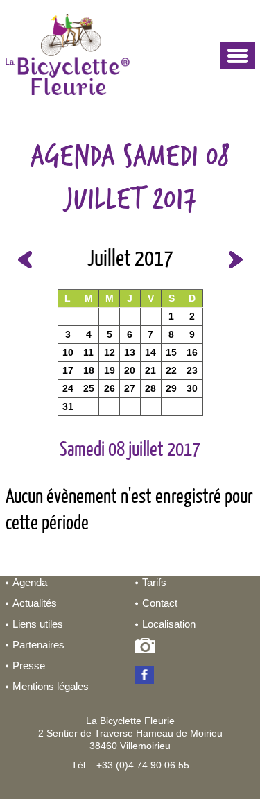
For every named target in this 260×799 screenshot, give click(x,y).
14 (150, 352)
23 (192, 370)
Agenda (29, 582)
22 (171, 370)
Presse (28, 665)
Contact (159, 603)
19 (109, 370)
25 (88, 388)
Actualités (34, 603)
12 (109, 352)
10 (67, 352)
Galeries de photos (147, 648)
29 (171, 388)
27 (129, 388)
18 (88, 370)
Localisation (169, 624)
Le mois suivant (236, 259)
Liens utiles (37, 624)
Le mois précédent (25, 259)
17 (67, 370)
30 (192, 388)
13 (129, 352)
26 (109, 388)
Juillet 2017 (130, 259)
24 (67, 388)
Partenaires (38, 645)
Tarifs (154, 582)
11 (88, 352)
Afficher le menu (237, 55)
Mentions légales (50, 686)
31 (67, 406)
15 (171, 352)
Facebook (147, 676)
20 (129, 370)
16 (192, 352)
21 (150, 370)
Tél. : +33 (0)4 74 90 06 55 (130, 765)
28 (150, 388)
